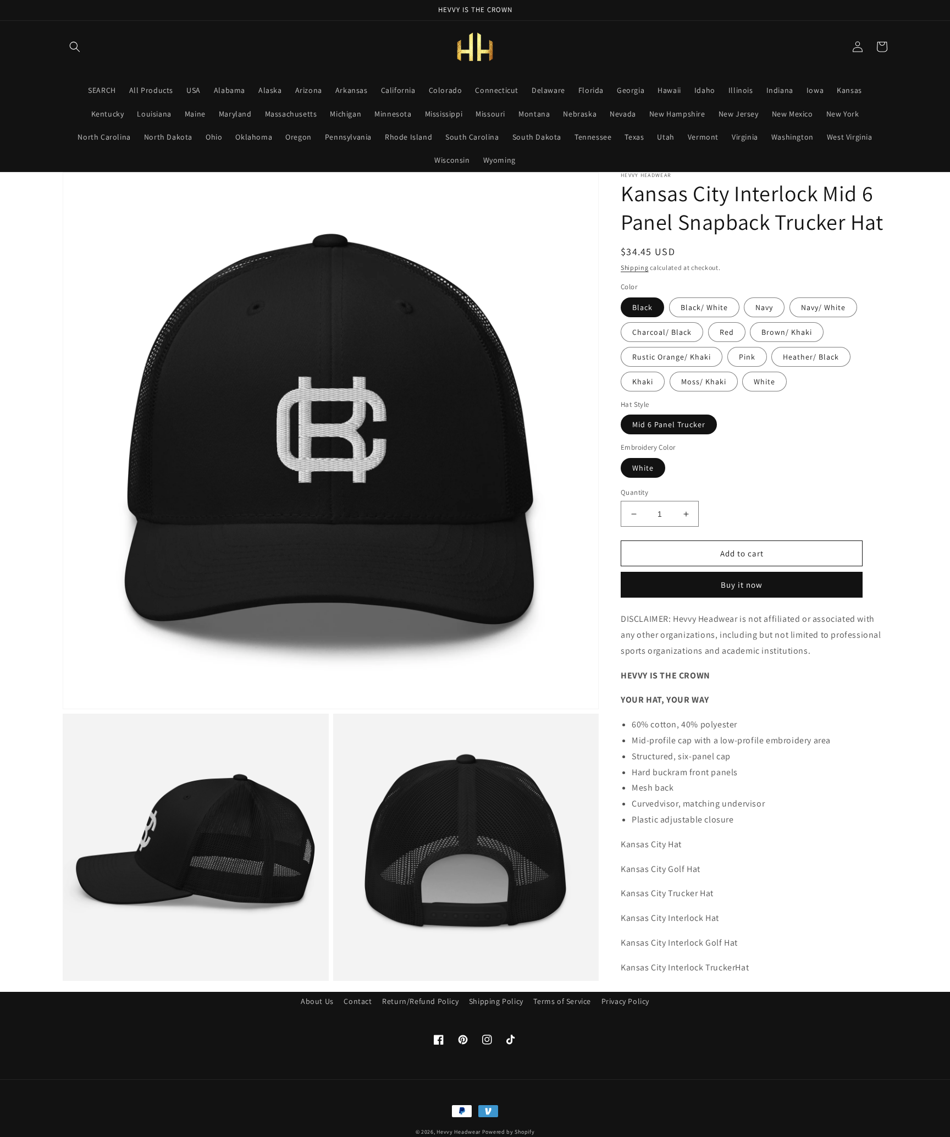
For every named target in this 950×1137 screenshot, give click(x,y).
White (764, 382)
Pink (747, 357)
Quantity (634, 492)
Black (642, 307)
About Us (317, 1001)
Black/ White (704, 307)
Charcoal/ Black (662, 332)
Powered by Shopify (508, 1131)
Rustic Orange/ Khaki (671, 357)
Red (727, 332)
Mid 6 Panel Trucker (668, 425)
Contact (358, 1001)
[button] (75, 47)
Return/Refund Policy (420, 1001)
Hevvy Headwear (458, 1131)
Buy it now (742, 585)
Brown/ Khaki (786, 332)
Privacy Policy (625, 1001)
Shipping (635, 267)
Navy (764, 307)
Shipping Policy (496, 1001)
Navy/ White (823, 307)
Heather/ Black (811, 357)
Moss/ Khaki (703, 382)
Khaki (642, 382)
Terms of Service (562, 1001)
